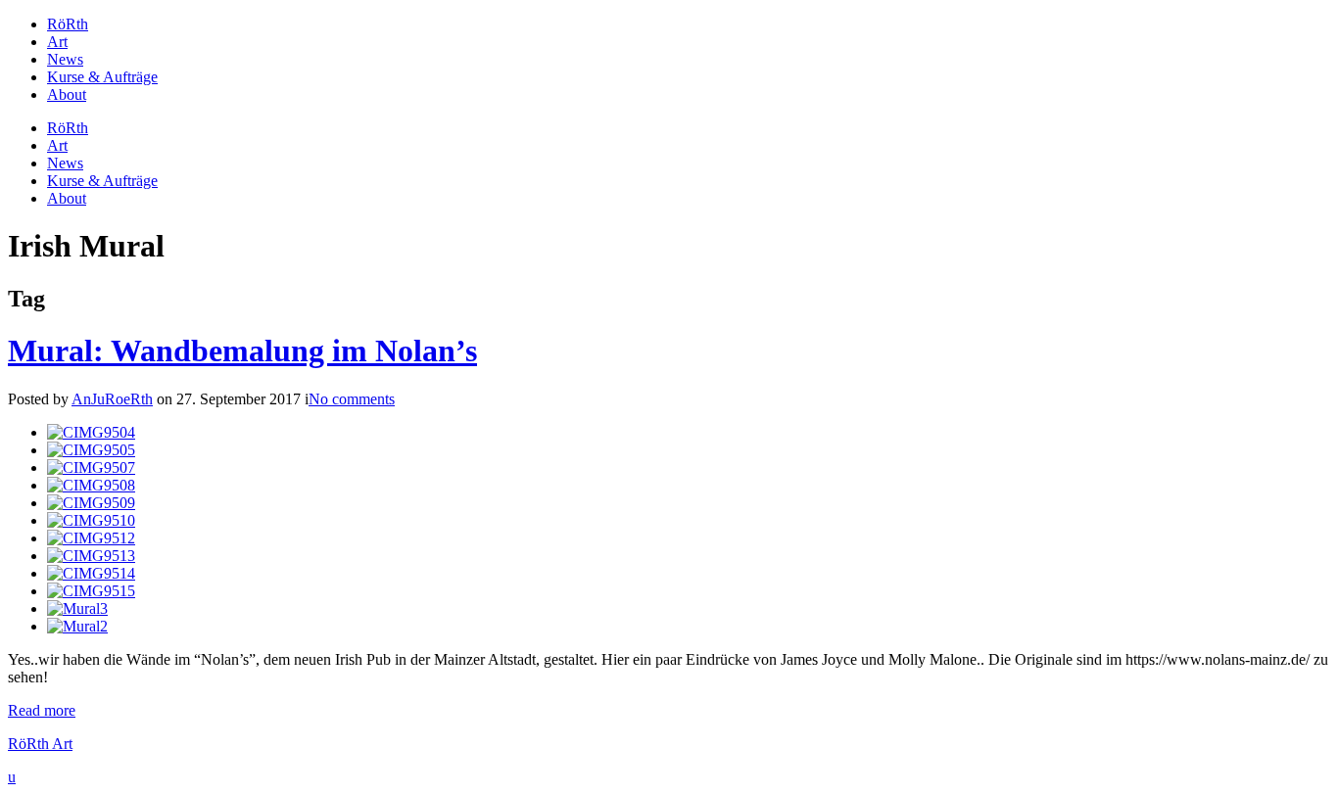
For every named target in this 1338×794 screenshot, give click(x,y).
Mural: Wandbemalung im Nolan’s (242, 350)
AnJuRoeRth (112, 399)
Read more (41, 710)
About (66, 94)
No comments (352, 399)
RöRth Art (40, 743)
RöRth (67, 24)
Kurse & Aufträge (102, 77)
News (65, 59)
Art (57, 41)
